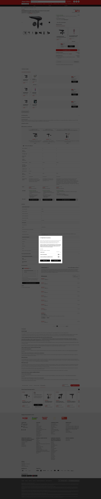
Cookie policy (48, 250)
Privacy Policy (41, 250)
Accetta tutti (56, 260)
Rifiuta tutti (45, 260)
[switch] (58, 254)
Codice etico (45, 250)
